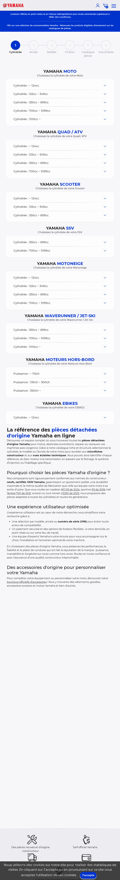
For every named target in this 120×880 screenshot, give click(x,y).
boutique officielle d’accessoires (27, 582)
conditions (65, 17)
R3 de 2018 (98, 489)
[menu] (113, 5)
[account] (98, 5)
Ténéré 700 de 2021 (19, 493)
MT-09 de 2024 (70, 489)
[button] (60, 85)
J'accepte (88, 875)
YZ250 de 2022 (70, 493)
